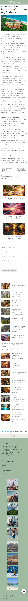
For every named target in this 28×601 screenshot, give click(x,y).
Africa (3, 464)
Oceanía (3, 473)
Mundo (3, 472)
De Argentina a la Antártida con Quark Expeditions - (7, 170)
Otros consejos (5, 475)
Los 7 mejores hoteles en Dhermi (10, 447)
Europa (3, 468)
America (3, 465)
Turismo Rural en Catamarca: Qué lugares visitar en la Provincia (12, 455)
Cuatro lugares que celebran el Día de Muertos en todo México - (21, 170)
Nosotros (4, 593)
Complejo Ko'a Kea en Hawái (9, 446)
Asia (2, 467)
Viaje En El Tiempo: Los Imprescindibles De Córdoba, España (12, 453)
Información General (7, 470)
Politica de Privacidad (7, 595)
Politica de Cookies (6, 596)
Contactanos (5, 598)
